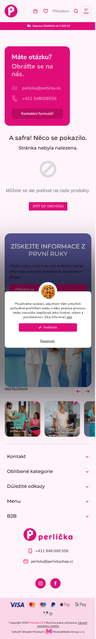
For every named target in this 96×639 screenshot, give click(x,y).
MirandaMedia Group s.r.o (68, 632)
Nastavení (47, 341)
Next (87, 391)
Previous (78, 391)
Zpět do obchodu (48, 206)
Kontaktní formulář (37, 113)
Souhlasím (50, 327)
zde (69, 317)
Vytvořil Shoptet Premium (28, 632)
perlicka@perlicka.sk (41, 88)
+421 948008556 (39, 98)
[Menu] (86, 11)
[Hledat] (76, 11)
